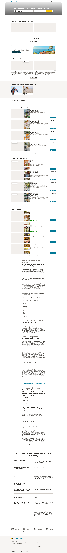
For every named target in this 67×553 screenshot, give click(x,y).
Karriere (26, 542)
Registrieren (52, 1)
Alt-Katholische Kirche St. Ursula (28, 403)
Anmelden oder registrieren (16, 52)
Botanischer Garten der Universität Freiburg (29, 398)
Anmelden (48, 1)
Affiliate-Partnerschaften (39, 546)
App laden (38, 1)
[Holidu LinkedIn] (33, 550)
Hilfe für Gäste (38, 542)
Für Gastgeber (48, 542)
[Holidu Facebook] (35, 550)
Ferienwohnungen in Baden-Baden (35, 331)
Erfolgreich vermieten (43, 1)
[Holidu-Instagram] (32, 550)
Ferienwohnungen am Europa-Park (32, 364)
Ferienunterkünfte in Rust (37, 276)
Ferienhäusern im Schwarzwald (40, 439)
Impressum (37, 551)
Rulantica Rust (25, 401)
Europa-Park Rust (25, 400)
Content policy (47, 551)
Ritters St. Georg (41, 356)
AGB (39, 551)
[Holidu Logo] (14, 1)
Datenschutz (42, 551)
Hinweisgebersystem (52, 551)
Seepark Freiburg (25, 397)
